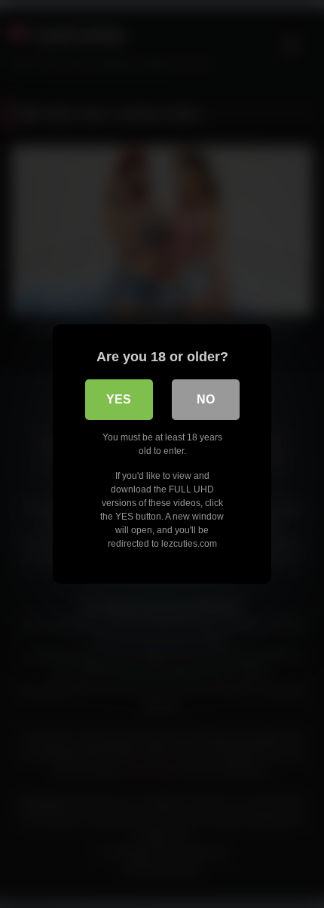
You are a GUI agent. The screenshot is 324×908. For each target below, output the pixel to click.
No (206, 399)
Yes (118, 399)
